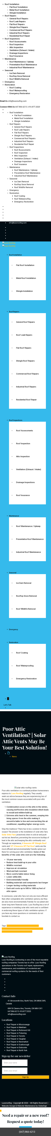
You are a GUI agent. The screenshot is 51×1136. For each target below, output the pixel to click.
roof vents (14, 931)
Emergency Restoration (19, 93)
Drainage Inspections (18, 53)
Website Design (8, 1106)
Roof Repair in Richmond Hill (18, 1030)
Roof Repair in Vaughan (16, 1039)
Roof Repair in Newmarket (17, 1042)
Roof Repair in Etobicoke (17, 1047)
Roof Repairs (10, 16)
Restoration (10, 85)
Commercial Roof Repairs (20, 30)
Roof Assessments (17, 42)
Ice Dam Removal (17, 73)
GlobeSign (42, 1106)
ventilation (23, 931)
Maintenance (10, 59)
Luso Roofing (29, 928)
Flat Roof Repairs (17, 24)
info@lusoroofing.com (17, 101)
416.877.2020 (25, 1011)
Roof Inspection (16, 44)
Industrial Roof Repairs (19, 33)
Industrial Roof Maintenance (21, 67)
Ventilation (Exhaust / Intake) (21, 50)
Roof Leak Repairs (17, 21)
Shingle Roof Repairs (18, 27)
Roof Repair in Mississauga (18, 1024)
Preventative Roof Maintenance (23, 65)
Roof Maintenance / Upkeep (21, 62)
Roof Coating (15, 88)
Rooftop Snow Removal (19, 76)
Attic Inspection (16, 47)
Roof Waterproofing (18, 90)
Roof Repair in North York (17, 1050)
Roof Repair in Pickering (17, 1033)
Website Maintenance (26, 1106)
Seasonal (9, 70)
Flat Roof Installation (18, 7)
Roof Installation (12, 4)
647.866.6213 (13, 1011)
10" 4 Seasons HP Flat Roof (18, 926)
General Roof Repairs (18, 18)
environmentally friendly (14, 928)
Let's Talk (7, 705)
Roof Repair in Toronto (16, 1036)
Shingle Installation (17, 13)
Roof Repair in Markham (16, 1027)
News (14, 756)
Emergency (10, 82)
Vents (29, 931)
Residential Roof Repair (19, 36)
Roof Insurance (16, 56)
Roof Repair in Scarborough (18, 1044)
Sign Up (25, 1077)
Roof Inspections (12, 39)
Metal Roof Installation (19, 10)
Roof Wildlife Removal (19, 79)
